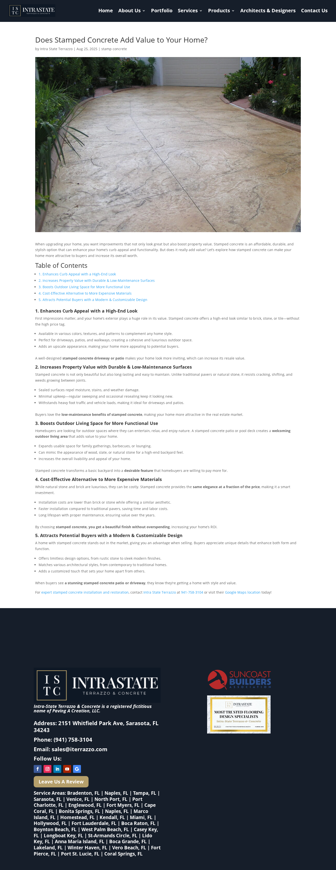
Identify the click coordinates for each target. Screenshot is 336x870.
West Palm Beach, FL (105, 829)
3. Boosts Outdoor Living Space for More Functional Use (84, 287)
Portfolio (161, 10)
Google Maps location (242, 592)
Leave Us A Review (61, 781)
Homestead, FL (77, 817)
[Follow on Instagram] (47, 769)
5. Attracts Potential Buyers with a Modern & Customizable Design (93, 299)
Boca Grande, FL (128, 841)
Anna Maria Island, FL (79, 841)
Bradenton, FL (83, 793)
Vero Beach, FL (129, 847)
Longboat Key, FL (63, 835)
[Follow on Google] (77, 769)
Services (188, 10)
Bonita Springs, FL (79, 811)
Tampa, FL (144, 793)
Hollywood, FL (50, 823)
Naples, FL (116, 793)
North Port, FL (110, 799)
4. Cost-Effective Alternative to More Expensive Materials (85, 293)
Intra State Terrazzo (56, 48)
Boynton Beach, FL (55, 829)
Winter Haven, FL (87, 847)
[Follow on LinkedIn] (57, 769)
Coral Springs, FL (123, 854)
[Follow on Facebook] (38, 769)
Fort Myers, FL (123, 805)
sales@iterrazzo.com (79, 749)
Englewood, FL (85, 805)
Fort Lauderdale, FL (94, 823)
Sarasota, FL (47, 799)
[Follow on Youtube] (67, 769)
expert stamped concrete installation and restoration (85, 592)
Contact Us (314, 10)
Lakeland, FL (48, 847)
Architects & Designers (268, 10)
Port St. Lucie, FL (80, 854)
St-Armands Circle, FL (112, 835)
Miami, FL (141, 817)
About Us (129, 10)
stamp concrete (114, 48)
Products (219, 10)
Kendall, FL (112, 817)
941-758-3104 (192, 592)
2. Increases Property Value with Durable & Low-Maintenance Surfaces (97, 280)
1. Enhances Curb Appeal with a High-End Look (77, 274)
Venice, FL (78, 799)
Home (105, 10)
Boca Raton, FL (138, 823)
